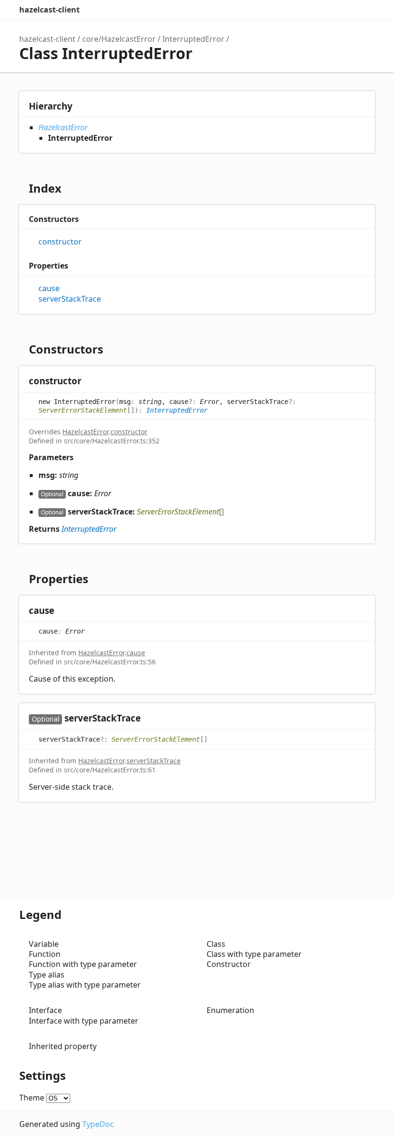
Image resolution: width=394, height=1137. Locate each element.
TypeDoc (98, 1124)
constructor (60, 242)
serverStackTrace (69, 299)
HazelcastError (62, 127)
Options (346, 9)
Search (326, 9)
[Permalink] (90, 382)
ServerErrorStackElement (82, 410)
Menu (365, 9)
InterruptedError (193, 39)
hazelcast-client (49, 9)
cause (49, 288)
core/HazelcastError (119, 39)
